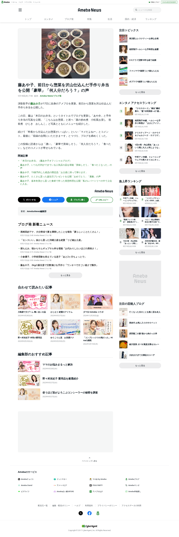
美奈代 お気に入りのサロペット (143, 322)
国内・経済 (130, 19)
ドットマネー (62, 479)
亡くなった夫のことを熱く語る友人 (145, 312)
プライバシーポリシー (107, 505)
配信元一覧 (43, 505)
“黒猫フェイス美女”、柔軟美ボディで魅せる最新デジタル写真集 (131, 223)
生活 (110, 19)
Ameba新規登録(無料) (169, 2)
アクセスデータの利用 (131, 505)
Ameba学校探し (134, 491)
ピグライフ (25, 491)
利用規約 (89, 505)
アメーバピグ (62, 485)
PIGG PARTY (98, 485)
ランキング (150, 19)
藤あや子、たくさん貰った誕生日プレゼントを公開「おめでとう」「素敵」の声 (60, 176)
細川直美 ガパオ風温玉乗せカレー (144, 344)
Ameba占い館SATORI (65, 491)
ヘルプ (77, 505)
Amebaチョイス (27, 479)
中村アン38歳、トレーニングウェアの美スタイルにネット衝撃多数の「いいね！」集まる (148, 160)
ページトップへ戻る (89, 461)
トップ (28, 19)
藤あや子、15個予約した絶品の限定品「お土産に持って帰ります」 (54, 172)
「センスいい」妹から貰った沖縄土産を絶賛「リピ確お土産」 (51, 240)
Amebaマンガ (133, 485)
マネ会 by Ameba (99, 479)
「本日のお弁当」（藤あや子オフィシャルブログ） (46, 160)
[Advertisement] (43, 431)
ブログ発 (69, 19)
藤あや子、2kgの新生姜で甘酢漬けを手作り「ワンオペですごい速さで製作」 (59, 265)
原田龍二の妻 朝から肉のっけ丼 (143, 333)
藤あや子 (35, 103)
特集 (89, 19)
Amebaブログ (133, 479)
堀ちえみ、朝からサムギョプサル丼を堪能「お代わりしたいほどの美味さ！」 (59, 248)
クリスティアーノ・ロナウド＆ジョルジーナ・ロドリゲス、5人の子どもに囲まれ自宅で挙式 (147, 136)
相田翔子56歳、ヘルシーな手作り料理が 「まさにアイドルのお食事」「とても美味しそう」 (148, 124)
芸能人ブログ (155, 2)
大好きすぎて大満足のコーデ (142, 355)
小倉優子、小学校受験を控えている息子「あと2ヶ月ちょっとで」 (53, 256)
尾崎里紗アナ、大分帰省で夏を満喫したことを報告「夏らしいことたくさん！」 (60, 231)
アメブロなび (98, 491)
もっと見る (65, 275)
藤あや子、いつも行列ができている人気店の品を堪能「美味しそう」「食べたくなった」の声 (66, 166)
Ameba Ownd (26, 485)
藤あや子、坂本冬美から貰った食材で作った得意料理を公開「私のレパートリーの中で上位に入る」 (66, 182)
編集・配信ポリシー (61, 505)
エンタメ (48, 19)
